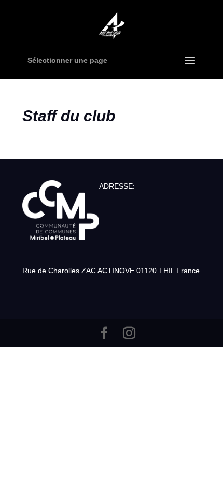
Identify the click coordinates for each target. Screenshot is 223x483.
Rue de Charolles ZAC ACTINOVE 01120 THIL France (111, 270)
